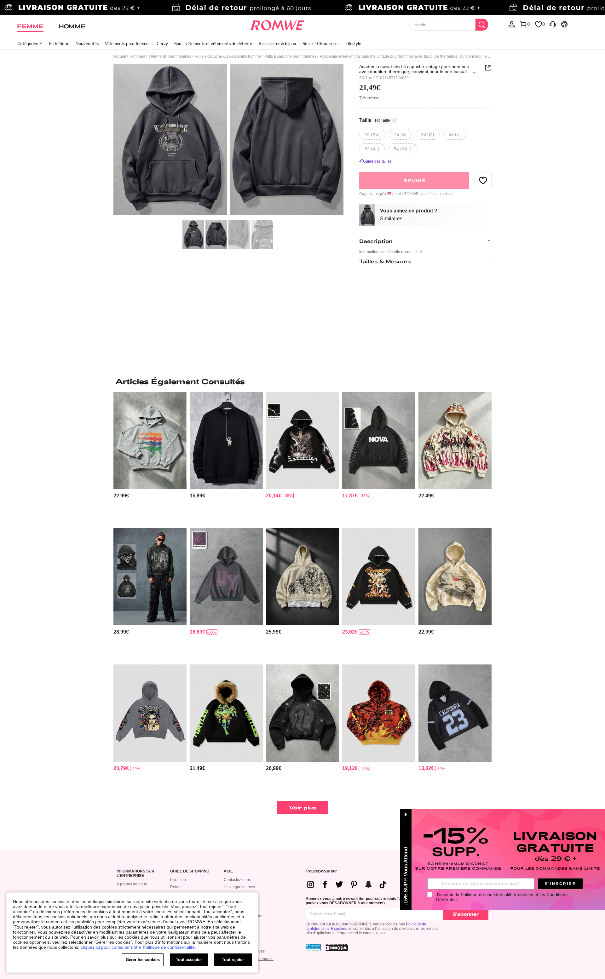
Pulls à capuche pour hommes (290, 56)
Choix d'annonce (259, 959)
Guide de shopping (189, 871)
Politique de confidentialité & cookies (497, 894)
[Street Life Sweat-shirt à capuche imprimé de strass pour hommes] (302, 713)
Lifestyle (353, 43)
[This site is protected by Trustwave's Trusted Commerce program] (313, 947)
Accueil (119, 56)
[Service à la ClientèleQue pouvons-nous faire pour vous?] (552, 24)
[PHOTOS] (228, 140)
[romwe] (277, 24)
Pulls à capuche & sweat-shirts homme (228, 56)
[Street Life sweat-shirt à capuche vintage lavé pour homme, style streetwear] (150, 713)
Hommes (137, 56)
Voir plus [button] (302, 807)
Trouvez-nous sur (321, 871)
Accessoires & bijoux (277, 43)
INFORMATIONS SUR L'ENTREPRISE (135, 873)
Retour (176, 887)
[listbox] (511, 24)
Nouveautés (87, 43)
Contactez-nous (237, 880)
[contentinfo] (121, 495)
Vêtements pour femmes (127, 43)
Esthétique (59, 43)
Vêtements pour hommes (169, 56)
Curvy (162, 43)
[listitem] (150, 457)
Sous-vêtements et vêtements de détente (213, 43)
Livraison (178, 880)
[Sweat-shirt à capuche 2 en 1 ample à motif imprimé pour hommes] (302, 577)
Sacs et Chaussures (320, 43)
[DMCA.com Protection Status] (337, 947)
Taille (374, 120)
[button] (483, 180)
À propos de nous (132, 884)
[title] (302, 381)
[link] (302, 7)
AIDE (228, 871)
